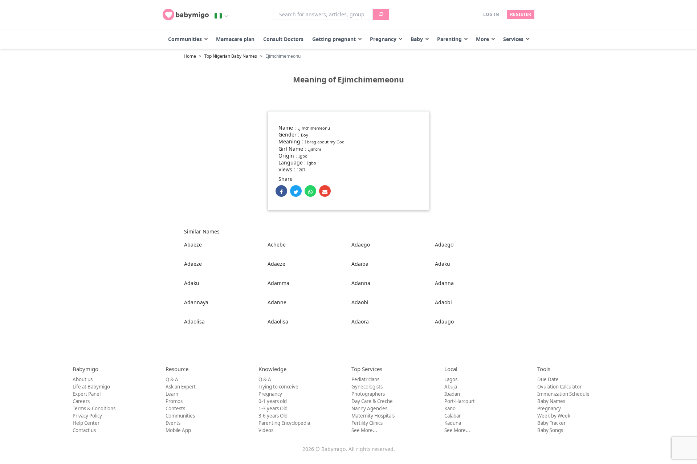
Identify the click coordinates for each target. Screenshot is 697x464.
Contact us (84, 430)
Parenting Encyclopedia (284, 423)
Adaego (360, 244)
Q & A (172, 379)
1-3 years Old (273, 408)
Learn (172, 394)
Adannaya (196, 302)
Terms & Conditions (94, 408)
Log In (491, 14)
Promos (174, 401)
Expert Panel (87, 394)
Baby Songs (550, 430)
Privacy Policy (87, 415)
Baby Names (551, 401)
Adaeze (193, 263)
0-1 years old (272, 401)
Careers (81, 401)
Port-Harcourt (459, 401)
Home (190, 56)
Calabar (452, 415)
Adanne (277, 302)
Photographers (368, 394)
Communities (185, 39)
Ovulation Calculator (559, 386)
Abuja (450, 386)
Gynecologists (367, 386)
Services (513, 39)
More (482, 39)
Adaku (442, 263)
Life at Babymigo (91, 386)
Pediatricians (365, 379)
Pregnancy (383, 39)
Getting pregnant (334, 39)
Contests (175, 408)
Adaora (360, 321)
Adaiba (359, 263)
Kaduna (452, 423)
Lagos (450, 379)
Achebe (277, 244)
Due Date (548, 379)
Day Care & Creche (372, 401)
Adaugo (444, 321)
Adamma (278, 283)
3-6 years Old (273, 415)
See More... (364, 430)
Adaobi (359, 302)
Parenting (449, 39)
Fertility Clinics (367, 423)
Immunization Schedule (563, 394)
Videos (265, 430)
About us (83, 379)
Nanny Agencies (369, 408)
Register (520, 14)
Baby (417, 39)
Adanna (360, 283)
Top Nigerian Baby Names (230, 56)
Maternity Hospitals (373, 415)
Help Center (86, 423)
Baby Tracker (551, 423)
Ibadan (452, 394)
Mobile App (178, 430)
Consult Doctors (283, 39)
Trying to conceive (278, 386)
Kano (450, 408)
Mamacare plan (235, 39)
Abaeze (193, 244)
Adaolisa (194, 321)
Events (173, 423)
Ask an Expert (181, 386)
